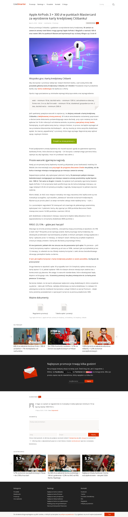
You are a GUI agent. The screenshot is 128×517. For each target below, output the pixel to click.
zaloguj (83, 438)
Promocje (32, 4)
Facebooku (59, 372)
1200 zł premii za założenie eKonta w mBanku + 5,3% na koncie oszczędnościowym (96, 348)
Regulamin (84, 501)
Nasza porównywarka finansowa (57, 506)
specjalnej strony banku (85, 122)
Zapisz (89, 381)
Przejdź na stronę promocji (63, 141)
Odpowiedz (54, 410)
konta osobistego (44, 89)
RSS (82, 499)
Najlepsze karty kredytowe (55, 496)
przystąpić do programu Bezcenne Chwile (68, 167)
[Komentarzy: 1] (97, 23)
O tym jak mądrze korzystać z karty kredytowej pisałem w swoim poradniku (58, 259)
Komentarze (33, 397)
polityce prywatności (67, 514)
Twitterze (79, 372)
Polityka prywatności (87, 503)
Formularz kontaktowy (87, 496)
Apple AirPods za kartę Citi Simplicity (53, 317)
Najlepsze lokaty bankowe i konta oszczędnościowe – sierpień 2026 (95, 474)
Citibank (84, 317)
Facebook (84, 492)
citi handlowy (69, 317)
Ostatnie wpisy (18, 451)
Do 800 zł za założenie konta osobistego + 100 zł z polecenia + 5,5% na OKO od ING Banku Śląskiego (64, 475)
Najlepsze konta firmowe (54, 494)
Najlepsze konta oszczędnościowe (57, 501)
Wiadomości (17, 494)
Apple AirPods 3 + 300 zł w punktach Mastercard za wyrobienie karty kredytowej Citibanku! (62, 16)
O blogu (65, 4)
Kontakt (57, 4)
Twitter (83, 494)
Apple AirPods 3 (37, 317)
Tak (109, 514)
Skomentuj (33, 417)
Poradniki (50, 4)
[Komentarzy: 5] (112, 343)
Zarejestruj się (73, 438)
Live (19, 4)
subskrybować (75, 441)
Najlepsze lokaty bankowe (55, 499)
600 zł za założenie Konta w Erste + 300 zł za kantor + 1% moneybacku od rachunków (29, 348)
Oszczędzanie (17, 499)
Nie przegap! (17, 325)
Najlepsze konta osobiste (55, 492)
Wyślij (93, 435)
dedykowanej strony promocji (49, 116)
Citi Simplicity (77, 317)
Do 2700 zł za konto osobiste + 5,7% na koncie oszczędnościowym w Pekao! (63, 347)
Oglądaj (89, 372)
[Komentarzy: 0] (112, 469)
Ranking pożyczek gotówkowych (56, 503)
